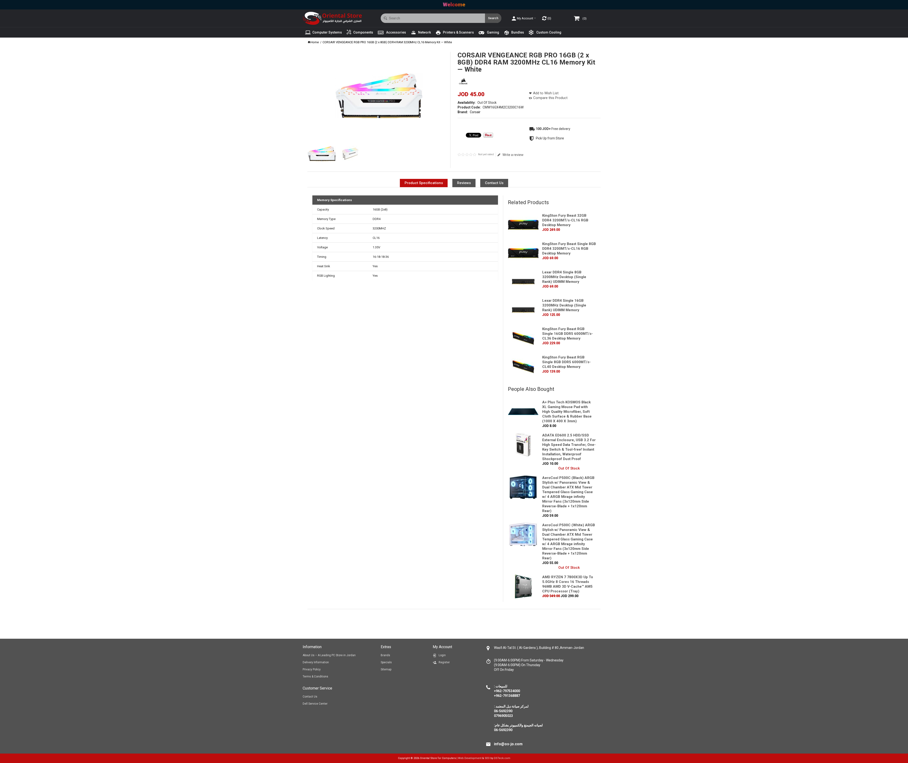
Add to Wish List (546, 93)
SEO (487, 758)
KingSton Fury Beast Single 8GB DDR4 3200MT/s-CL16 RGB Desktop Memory (569, 248)
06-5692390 (503, 730)
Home (314, 42)
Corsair (475, 112)
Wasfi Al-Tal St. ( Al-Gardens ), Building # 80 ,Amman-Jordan (539, 648)
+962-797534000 (507, 691)
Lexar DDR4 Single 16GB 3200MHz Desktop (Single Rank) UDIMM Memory (564, 305)
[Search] (493, 18)
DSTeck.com (502, 758)
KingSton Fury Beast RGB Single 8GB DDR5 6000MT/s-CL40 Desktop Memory (566, 362)
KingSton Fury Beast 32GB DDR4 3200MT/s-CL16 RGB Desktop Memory (565, 220)
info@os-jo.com (508, 744)
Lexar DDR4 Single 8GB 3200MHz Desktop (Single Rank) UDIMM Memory (564, 277)
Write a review (512, 155)
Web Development (469, 758)
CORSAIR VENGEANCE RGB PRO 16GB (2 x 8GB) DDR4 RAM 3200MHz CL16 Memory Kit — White (387, 42)
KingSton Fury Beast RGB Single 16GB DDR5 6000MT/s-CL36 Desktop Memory (567, 334)
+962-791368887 (507, 696)
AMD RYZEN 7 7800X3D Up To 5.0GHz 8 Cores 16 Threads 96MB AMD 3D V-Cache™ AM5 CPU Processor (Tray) (567, 584)
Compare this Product (550, 98)
